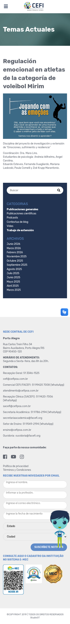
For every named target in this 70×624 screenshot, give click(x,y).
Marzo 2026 (14, 248)
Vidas (10, 226)
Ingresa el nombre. (17, 482)
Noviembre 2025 (17, 256)
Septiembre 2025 (17, 264)
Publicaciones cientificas (21, 213)
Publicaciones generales (22, 209)
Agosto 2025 (14, 269)
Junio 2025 (13, 277)
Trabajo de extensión (20, 230)
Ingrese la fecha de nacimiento (24, 513)
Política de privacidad (15, 466)
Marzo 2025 (14, 290)
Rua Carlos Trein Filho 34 (18, 344)
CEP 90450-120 (12, 351)
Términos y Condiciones (17, 470)
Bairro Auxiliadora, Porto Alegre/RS (24, 348)
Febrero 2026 (15, 252)
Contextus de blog (17, 222)
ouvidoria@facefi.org (27, 435)
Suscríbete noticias (48, 547)
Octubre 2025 (15, 260)
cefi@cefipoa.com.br (15, 378)
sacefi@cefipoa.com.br (17, 406)
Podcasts (12, 217)
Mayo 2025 (13, 281)
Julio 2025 (13, 273)
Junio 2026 (13, 244)
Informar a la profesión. (19, 492)
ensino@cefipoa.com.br (17, 430)
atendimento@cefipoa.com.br (20, 390)
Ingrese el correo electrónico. (23, 503)
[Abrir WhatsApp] (60, 614)
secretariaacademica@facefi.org (22, 418)
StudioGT (35, 617)
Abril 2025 (13, 285)
